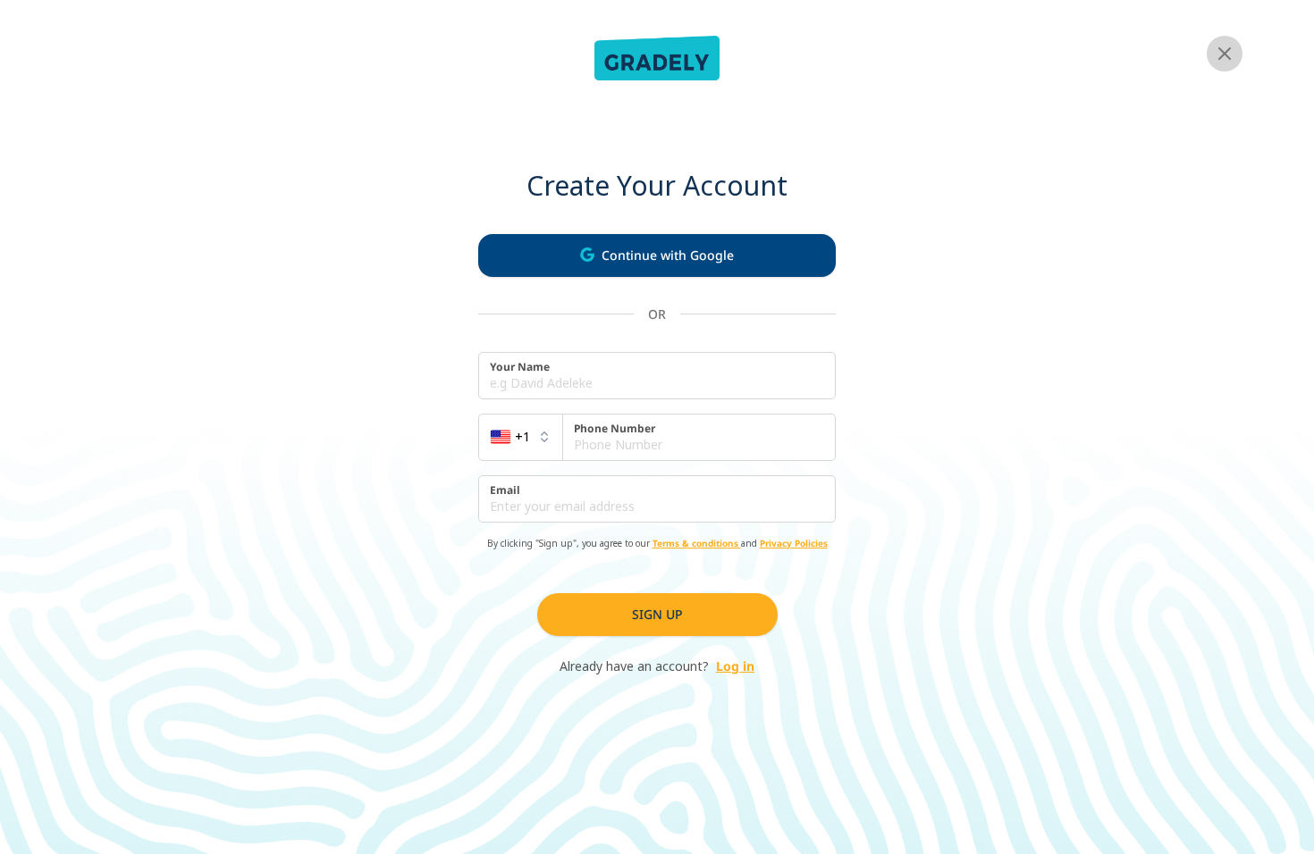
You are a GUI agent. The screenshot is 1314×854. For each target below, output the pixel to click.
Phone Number (614, 429)
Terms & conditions (697, 543)
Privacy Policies (794, 543)
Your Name (520, 367)
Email (505, 490)
